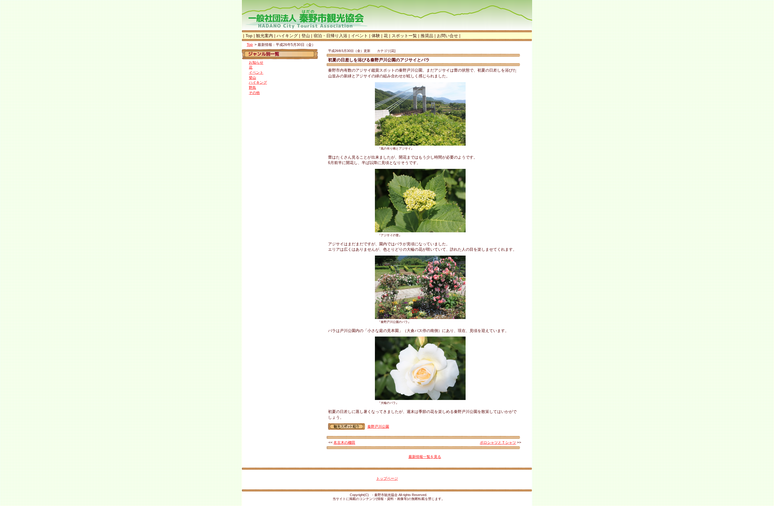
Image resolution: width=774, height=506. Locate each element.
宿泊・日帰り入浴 (330, 35)
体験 (376, 35)
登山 (305, 35)
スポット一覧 (404, 35)
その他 (254, 93)
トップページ (387, 478)
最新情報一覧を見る (424, 457)
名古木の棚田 (344, 442)
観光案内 (264, 35)
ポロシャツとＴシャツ (498, 442)
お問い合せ (447, 35)
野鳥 (252, 87)
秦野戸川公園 (378, 426)
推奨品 (427, 35)
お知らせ (256, 62)
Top (249, 35)
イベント (359, 35)
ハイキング (287, 35)
